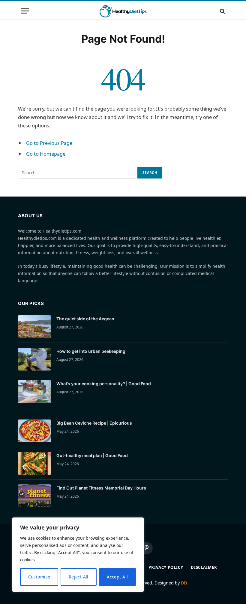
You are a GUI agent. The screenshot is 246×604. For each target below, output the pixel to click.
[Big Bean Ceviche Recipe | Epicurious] (34, 430)
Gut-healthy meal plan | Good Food (92, 455)
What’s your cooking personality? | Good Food (103, 383)
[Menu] (25, 11)
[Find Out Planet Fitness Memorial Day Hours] (34, 495)
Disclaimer (204, 567)
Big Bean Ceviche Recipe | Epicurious (94, 423)
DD (184, 583)
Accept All (117, 577)
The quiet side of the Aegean (85, 318)
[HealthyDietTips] (123, 11)
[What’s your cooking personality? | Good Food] (34, 391)
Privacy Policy (165, 567)
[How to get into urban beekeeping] (34, 359)
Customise (39, 577)
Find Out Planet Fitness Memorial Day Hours (101, 487)
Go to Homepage (45, 153)
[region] (78, 554)
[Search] (222, 11)
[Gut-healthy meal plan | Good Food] (34, 463)
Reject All (78, 577)
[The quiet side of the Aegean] (34, 326)
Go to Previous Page (49, 142)
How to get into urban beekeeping (90, 351)
